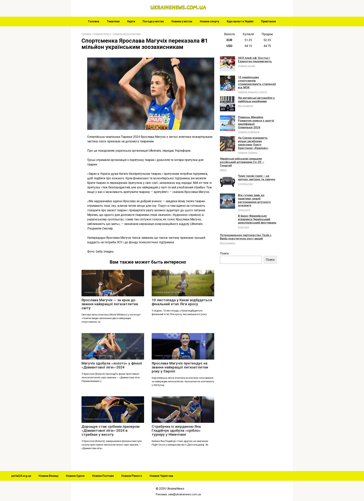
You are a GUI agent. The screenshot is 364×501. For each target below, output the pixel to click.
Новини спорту (209, 21)
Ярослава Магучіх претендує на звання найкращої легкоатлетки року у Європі (180, 367)
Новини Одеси (75, 475)
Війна (223, 169)
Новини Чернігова (161, 475)
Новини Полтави (103, 475)
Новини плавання (249, 131)
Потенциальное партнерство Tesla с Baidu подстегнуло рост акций (245, 236)
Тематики (113, 21)
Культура (243, 227)
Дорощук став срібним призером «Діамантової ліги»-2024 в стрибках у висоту (111, 430)
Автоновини (245, 105)
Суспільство (245, 183)
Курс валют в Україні (240, 21)
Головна (93, 21)
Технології (244, 209)
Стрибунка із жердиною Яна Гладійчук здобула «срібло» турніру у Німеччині (176, 430)
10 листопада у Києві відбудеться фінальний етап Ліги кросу (182, 302)
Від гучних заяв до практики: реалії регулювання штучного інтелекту (254, 200)
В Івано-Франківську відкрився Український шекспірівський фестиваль (257, 219)
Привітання (268, 21)
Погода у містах (153, 21)
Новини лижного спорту (252, 91)
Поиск (224, 253)
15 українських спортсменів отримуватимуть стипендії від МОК (257, 82)
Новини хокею (246, 65)
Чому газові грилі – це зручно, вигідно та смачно (256, 177)
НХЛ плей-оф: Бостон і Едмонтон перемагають (255, 59)
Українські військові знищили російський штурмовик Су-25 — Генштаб (242, 162)
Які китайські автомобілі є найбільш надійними (256, 99)
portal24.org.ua (21, 475)
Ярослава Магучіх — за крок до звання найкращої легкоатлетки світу (110, 304)
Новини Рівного (131, 475)
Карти (131, 21)
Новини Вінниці (48, 475)
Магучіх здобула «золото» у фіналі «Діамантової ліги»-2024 (112, 365)
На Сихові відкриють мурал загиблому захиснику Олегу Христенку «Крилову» (253, 143)
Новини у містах (181, 21)
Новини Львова (247, 152)
